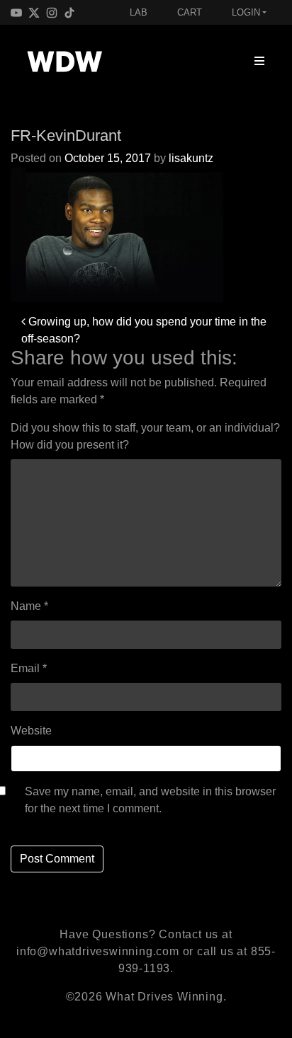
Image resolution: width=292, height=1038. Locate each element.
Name (29, 606)
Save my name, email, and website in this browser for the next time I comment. (150, 799)
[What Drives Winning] (64, 62)
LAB (138, 12)
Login (246, 12)
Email (29, 668)
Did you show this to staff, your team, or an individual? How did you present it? (145, 436)
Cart (189, 12)
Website (31, 731)
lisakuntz (191, 158)
